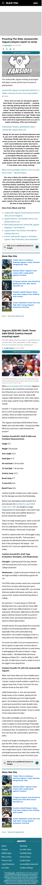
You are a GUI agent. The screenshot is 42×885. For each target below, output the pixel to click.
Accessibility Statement (29, 864)
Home (4, 316)
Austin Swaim (9, 348)
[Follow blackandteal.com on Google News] (37, 246)
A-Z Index (5, 868)
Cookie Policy (25, 860)
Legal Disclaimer (8, 864)
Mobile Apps (6, 853)
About (4, 846)
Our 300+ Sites (25, 849)
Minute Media (11, 873)
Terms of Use (7, 860)
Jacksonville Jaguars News (16, 316)
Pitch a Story (6, 857)
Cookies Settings (26, 868)
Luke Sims (8, 45)
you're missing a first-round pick (19, 386)
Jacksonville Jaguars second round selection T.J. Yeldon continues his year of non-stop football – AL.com (21, 93)
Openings (23, 846)
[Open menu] (3, 3)
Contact (5, 849)
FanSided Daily (25, 853)
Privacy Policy (25, 857)
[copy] (14, 49)
